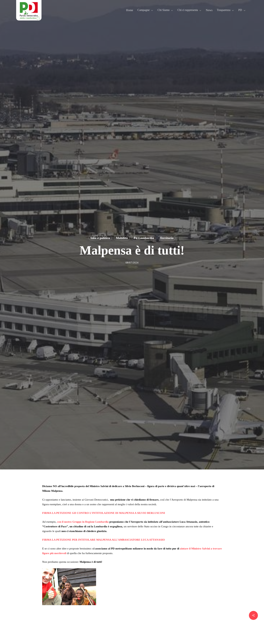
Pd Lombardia (144, 238)
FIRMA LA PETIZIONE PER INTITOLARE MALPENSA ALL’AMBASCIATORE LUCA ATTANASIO (103, 539)
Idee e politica (100, 238)
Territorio (166, 238)
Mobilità (122, 238)
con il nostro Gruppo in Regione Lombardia (83, 521)
